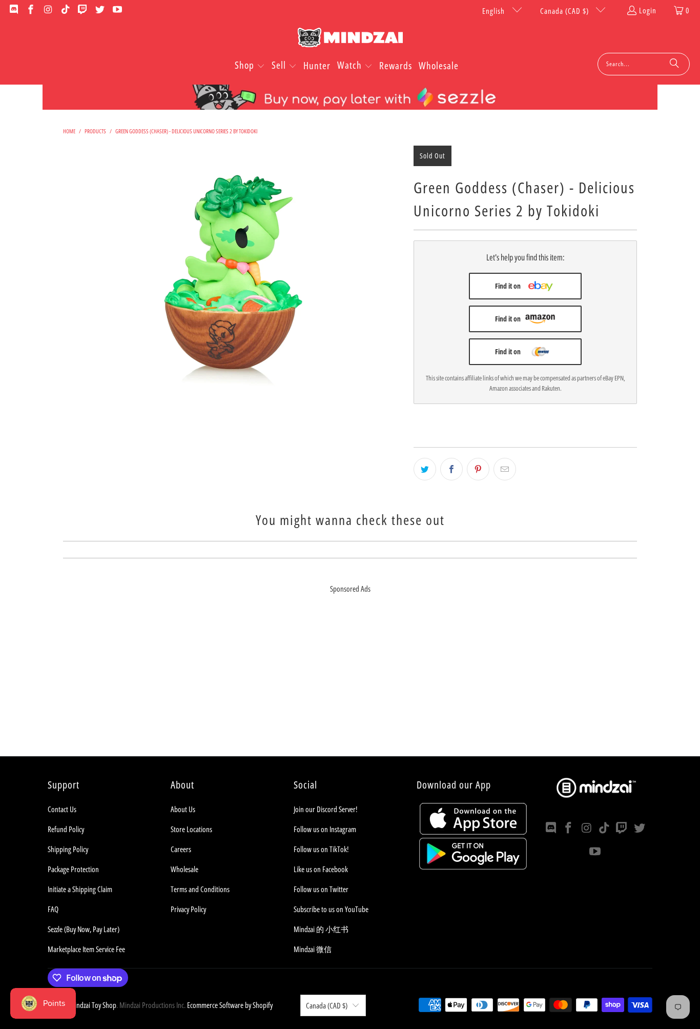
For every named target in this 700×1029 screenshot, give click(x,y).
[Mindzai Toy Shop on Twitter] (99, 10)
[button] (250, 66)
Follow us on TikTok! (321, 849)
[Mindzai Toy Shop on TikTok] (64, 10)
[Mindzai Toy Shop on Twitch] (82, 10)
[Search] (674, 64)
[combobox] (644, 64)
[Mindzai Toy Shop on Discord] (13, 10)
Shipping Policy (68, 849)
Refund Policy (66, 829)
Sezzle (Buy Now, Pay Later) (83, 929)
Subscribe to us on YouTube (331, 909)
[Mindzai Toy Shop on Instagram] (47, 10)
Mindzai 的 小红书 (321, 929)
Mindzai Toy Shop (92, 1005)
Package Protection (73, 869)
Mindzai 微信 (313, 949)
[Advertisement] (350, 684)
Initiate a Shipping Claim (80, 889)
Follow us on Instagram (325, 829)
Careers (181, 849)
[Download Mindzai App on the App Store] (473, 831)
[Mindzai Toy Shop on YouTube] (116, 10)
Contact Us (62, 809)
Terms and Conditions (200, 889)
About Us (183, 809)
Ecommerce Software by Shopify (230, 1005)
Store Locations (191, 829)
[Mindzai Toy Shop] (350, 39)
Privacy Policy (188, 909)
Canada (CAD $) (565, 11)
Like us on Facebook (321, 869)
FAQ (53, 909)
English (494, 11)
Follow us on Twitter (321, 889)
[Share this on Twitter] (425, 469)
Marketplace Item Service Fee (86, 949)
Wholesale (184, 869)
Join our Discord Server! (325, 809)
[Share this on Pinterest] (478, 469)
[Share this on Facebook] (451, 469)
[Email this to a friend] (504, 469)
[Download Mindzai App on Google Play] (473, 866)
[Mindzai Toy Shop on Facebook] (30, 10)
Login (647, 10)
